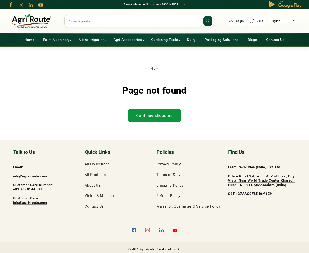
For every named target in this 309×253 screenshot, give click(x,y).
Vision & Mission (99, 196)
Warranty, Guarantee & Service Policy (188, 206)
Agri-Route (147, 249)
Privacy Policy (168, 164)
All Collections (97, 164)
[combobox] (139, 21)
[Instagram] (20, 5)
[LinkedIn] (30, 5)
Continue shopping (154, 115)
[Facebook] (10, 5)
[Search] (207, 21)
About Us (92, 185)
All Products (95, 175)
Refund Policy (168, 196)
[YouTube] (40, 5)
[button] (56, 40)
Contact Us (94, 206)
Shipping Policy (169, 185)
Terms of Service (170, 175)
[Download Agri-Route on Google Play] (285, 4)
